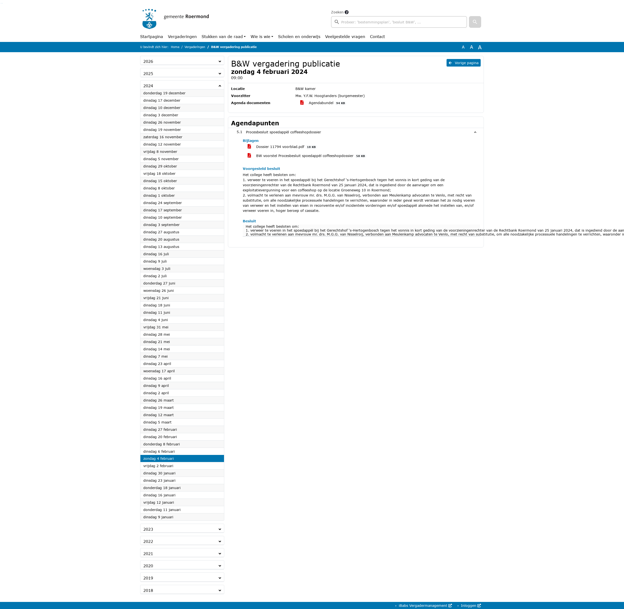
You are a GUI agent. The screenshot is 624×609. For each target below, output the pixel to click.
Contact (377, 36)
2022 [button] (148, 541)
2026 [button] (148, 61)
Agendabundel (326, 103)
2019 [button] (148, 578)
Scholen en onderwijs (299, 36)
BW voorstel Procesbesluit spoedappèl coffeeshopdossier (310, 156)
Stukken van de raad (222, 36)
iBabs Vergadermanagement (423, 605)
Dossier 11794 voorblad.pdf (285, 147)
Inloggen (469, 605)
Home (175, 47)
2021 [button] (148, 553)
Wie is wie (260, 36)
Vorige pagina (466, 63)
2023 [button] (148, 529)
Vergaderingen (182, 36)
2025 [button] (148, 73)
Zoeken (337, 12)
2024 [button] (148, 85)
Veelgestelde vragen (345, 36)
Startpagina (151, 36)
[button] (475, 22)
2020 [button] (148, 565)
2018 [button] (148, 590)
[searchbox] (399, 22)
